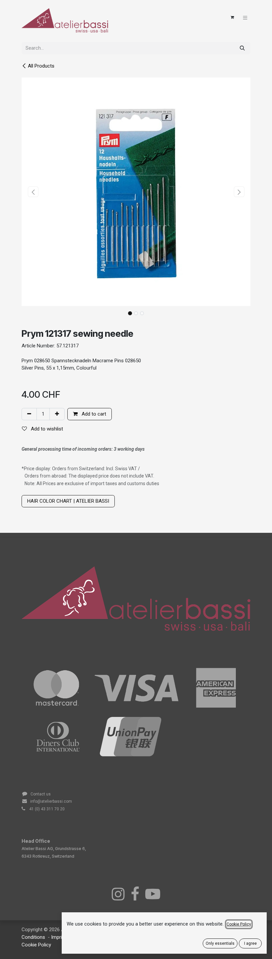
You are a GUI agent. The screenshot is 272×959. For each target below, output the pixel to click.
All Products (41, 66)
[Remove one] (29, 414)
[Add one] (57, 414)
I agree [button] (250, 943)
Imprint (59, 937)
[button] (33, 191)
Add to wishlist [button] (46, 429)
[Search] (242, 48)
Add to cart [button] (93, 414)
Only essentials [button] (220, 943)
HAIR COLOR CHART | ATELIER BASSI (68, 501)
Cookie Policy (36, 945)
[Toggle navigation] (245, 17)
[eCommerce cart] (232, 18)
